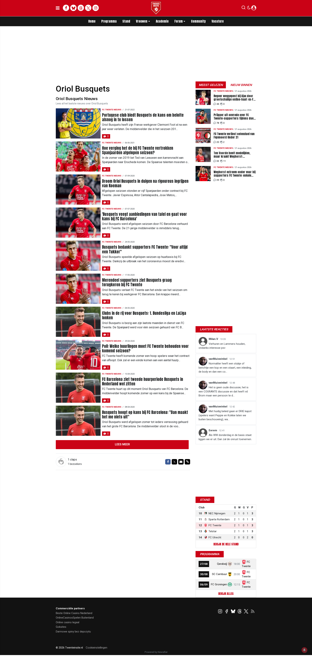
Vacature (218, 21)
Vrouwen (141, 21)
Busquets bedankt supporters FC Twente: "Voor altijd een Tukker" (145, 249)
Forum (178, 21)
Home (92, 21)
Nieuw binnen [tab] (241, 85)
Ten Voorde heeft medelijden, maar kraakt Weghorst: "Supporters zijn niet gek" (232, 154)
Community (198, 21)
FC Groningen (219, 584)
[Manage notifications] (304, 650)
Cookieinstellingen (96, 647)
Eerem (213, 430)
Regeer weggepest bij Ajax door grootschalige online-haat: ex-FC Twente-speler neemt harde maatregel (234, 97)
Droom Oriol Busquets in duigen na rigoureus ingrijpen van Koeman (145, 183)
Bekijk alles (225, 593)
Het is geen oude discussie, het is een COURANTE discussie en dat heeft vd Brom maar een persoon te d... (223, 391)
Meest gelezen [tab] (211, 85)
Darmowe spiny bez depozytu (73, 631)
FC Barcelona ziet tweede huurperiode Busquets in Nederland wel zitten (142, 381)
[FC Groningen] (230, 584)
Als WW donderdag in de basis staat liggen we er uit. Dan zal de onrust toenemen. (225, 437)
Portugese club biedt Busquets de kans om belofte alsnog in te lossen (143, 117)
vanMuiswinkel (218, 358)
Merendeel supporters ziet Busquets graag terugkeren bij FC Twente (137, 282)
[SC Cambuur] (230, 574)
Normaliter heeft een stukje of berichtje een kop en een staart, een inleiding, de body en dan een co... (225, 367)
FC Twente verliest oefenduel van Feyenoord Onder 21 (234, 135)
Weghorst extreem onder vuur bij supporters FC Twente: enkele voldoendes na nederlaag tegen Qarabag (234, 173)
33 (217, 161)
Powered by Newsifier (156, 652)
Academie (162, 21)
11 (224, 161)
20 (217, 142)
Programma (109, 21)
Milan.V (214, 339)
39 (217, 180)
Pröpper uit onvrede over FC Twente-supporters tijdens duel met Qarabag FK (234, 116)
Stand (126, 21)
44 (217, 104)
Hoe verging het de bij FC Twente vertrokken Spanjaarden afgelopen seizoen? (137, 150)
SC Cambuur (219, 574)
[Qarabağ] (230, 563)
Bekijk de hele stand (226, 544)
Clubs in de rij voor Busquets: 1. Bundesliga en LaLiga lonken (144, 315)
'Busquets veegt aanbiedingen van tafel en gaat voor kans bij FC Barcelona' (144, 216)
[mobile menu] (58, 8)
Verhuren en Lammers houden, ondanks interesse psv (222, 346)
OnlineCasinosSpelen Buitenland (75, 617)
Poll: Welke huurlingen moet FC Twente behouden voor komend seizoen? (145, 348)
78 (217, 123)
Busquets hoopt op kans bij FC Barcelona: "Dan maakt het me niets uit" (145, 414)
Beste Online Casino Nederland (74, 613)
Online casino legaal (67, 622)
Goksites (61, 626)
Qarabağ (222, 563)
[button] (243, 8)
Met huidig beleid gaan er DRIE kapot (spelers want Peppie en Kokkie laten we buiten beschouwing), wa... (225, 415)
